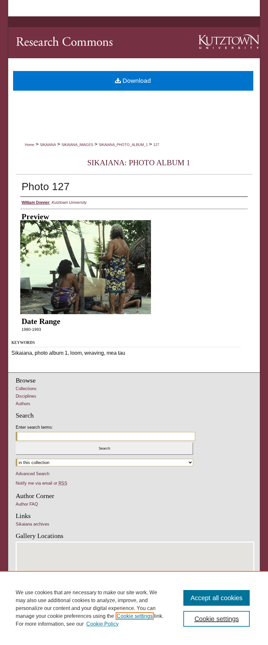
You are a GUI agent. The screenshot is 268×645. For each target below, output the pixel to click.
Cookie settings (135, 616)
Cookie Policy (102, 624)
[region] (134, 608)
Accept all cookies (217, 597)
